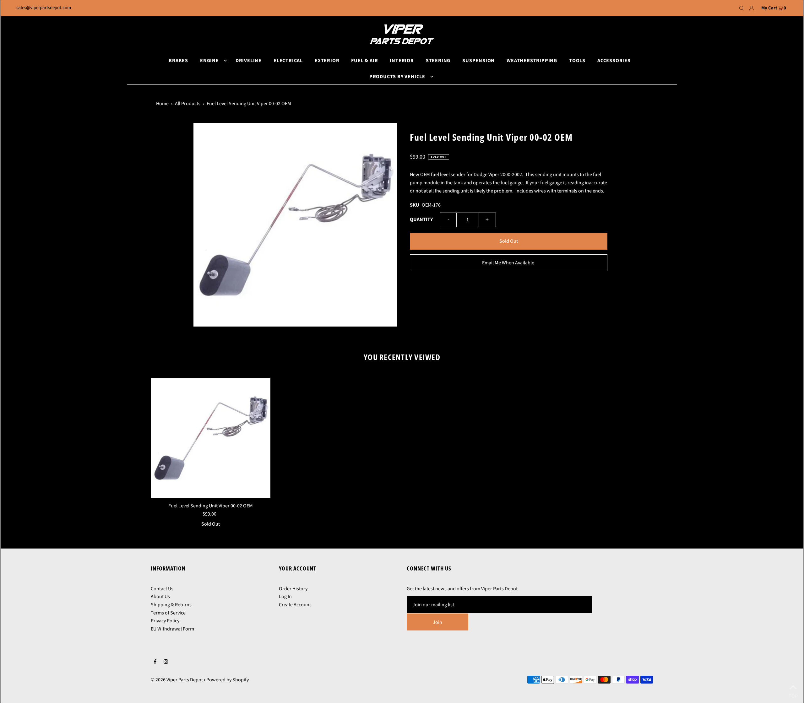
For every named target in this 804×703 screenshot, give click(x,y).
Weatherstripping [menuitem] (532, 60)
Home (162, 103)
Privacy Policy (165, 620)
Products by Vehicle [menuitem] (397, 76)
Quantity (421, 219)
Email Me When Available (508, 262)
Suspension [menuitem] (478, 60)
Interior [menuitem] (402, 60)
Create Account (295, 604)
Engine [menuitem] (209, 60)
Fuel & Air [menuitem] (364, 60)
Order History (293, 588)
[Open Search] (741, 8)
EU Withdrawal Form (172, 628)
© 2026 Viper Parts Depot (177, 679)
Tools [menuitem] (577, 60)
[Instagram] (166, 662)
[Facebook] (155, 662)
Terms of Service (168, 612)
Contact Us (162, 588)
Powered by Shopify (227, 679)
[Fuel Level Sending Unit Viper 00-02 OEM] (210, 438)
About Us (160, 596)
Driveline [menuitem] (249, 60)
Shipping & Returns (171, 604)
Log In (285, 596)
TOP (793, 695)
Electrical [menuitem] (288, 60)
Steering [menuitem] (438, 60)
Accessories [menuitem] (614, 60)
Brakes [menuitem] (178, 60)
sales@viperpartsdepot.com (43, 7)
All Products (187, 103)
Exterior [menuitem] (327, 60)
